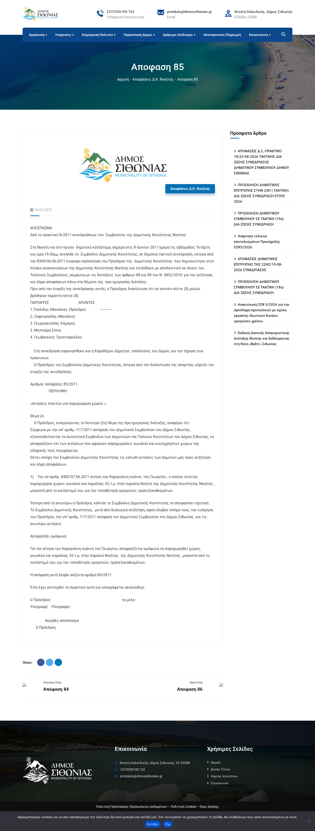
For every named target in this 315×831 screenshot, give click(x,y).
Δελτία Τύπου (220, 769)
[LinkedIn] (58, 662)
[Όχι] (309, 821)
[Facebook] (41, 662)
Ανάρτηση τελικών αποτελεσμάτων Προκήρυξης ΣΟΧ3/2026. (257, 241)
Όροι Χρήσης (209, 806)
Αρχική (123, 79)
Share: (27, 663)
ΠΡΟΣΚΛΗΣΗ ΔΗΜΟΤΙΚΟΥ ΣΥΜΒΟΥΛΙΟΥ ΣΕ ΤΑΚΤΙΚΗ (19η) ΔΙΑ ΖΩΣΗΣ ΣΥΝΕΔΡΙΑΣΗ (259, 218)
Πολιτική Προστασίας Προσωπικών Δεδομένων (131, 806)
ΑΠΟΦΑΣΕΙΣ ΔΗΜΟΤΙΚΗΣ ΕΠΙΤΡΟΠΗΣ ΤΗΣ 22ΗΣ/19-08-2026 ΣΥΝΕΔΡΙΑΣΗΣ (258, 264)
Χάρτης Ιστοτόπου (224, 776)
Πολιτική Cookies (183, 806)
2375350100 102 (120, 12)
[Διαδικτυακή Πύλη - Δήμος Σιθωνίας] (40, 13)
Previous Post (52, 682)
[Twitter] (49, 662)
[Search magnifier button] (281, 34)
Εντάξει (152, 824)
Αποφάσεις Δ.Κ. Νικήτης (153, 79)
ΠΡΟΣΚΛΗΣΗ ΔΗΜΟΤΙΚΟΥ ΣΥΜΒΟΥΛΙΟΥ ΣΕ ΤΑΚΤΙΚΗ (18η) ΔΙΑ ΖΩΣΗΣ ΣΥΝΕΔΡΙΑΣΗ (259, 287)
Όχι (167, 824)
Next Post (196, 682)
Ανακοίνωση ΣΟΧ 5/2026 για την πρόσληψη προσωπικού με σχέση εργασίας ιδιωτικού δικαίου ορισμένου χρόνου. (261, 312)
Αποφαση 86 (189, 689)
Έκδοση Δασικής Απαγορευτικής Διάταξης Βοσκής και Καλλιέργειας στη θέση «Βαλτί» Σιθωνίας (261, 338)
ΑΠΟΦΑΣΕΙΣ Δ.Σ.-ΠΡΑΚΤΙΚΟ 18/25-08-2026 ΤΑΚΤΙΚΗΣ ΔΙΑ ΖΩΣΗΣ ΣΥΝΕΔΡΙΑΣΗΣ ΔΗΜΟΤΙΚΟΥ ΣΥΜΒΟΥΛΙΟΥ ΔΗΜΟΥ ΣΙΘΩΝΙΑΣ (261, 162)
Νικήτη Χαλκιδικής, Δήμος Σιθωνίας (263, 12)
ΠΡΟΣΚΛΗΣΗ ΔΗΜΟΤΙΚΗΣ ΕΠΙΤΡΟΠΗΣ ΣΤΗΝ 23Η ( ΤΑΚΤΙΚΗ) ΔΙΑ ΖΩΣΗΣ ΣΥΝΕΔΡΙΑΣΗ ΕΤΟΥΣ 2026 (261, 193)
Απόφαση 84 (56, 689)
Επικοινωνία (219, 783)
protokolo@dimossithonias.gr (189, 12)
